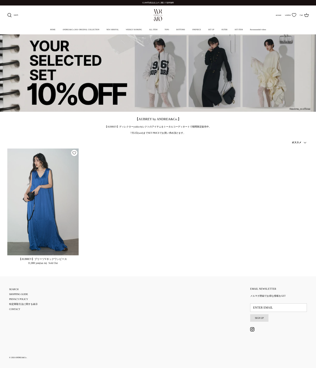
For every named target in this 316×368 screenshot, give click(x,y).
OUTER (224, 30)
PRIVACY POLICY (18, 299)
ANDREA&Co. (21, 357)
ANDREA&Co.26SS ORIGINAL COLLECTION (81, 30)
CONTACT (14, 309)
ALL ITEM (153, 30)
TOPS (167, 30)
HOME (52, 30)
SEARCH (13, 289)
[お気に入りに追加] (74, 153)
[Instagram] (252, 329)
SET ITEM (239, 30)
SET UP (211, 30)
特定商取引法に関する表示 (23, 304)
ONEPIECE (196, 30)
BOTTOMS (180, 30)
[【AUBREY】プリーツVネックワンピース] (43, 202)
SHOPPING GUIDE (18, 294)
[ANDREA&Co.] (158, 15)
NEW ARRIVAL (112, 30)
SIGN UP (259, 318)
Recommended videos (258, 30)
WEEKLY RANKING (134, 30)
